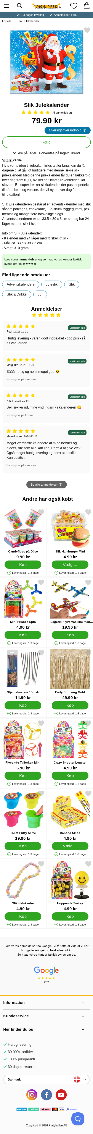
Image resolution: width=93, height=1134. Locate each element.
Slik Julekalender (28, 21)
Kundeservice (16, 1016)
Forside (6, 21)
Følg (46, 142)
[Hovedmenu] (6, 6)
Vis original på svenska (21, 379)
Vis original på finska (19, 415)
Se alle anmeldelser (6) (47, 484)
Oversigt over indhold (65, 130)
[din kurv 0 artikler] (86, 6)
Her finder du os (18, 1029)
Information (14, 1002)
